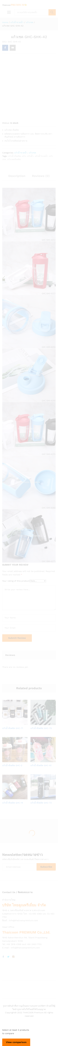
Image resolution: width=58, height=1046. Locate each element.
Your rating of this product (16, 581)
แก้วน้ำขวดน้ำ (20, 152)
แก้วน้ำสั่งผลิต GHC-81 (40, 765)
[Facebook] (3, 957)
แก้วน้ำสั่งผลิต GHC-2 (12, 765)
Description (16, 175)
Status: (6, 123)
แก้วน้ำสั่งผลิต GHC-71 (12, 728)
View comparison (16, 1042)
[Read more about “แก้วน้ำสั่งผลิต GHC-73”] (39, 797)
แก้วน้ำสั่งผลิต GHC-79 (41, 728)
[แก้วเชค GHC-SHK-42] (5, 48)
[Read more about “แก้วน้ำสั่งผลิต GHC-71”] (11, 723)
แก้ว (24, 156)
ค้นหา (52, 12)
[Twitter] (8, 957)
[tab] (16, 177)
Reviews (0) (41, 175)
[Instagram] (13, 957)
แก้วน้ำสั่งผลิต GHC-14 (12, 803)
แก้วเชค (32, 152)
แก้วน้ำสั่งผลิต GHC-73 (41, 803)
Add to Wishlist (17, 723)
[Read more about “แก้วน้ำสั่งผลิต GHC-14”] (11, 797)
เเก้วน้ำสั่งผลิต (14, 156)
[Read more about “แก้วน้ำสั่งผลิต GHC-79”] (39, 723)
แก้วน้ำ (30, 156)
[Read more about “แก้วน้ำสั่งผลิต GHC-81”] (39, 760)
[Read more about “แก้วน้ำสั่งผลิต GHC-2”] (11, 760)
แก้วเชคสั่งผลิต (14, 159)
